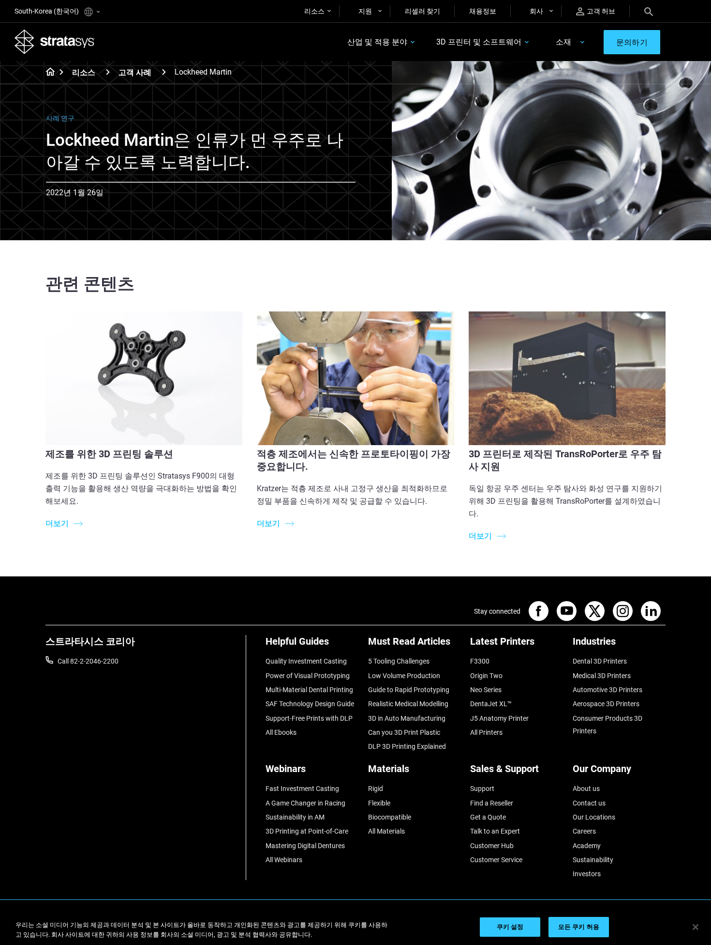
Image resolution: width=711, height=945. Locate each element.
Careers (584, 831)
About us (586, 788)
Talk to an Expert (495, 831)
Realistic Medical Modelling (408, 704)
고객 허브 (601, 11)
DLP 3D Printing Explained (407, 746)
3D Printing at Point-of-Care (307, 831)
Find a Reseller (491, 803)
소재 (563, 41)
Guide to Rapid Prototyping (408, 690)
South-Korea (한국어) (47, 11)
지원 (365, 11)
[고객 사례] (164, 72)
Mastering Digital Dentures (305, 846)
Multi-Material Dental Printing (309, 690)
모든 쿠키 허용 (578, 926)
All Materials (386, 831)
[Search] (648, 11)
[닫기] (695, 927)
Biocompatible (389, 817)
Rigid (375, 788)
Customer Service (496, 860)
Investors (587, 874)
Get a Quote (488, 817)
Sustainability (593, 860)
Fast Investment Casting (302, 788)
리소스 (314, 11)
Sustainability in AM (295, 817)
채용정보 (482, 11)
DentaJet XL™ (491, 704)
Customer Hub (492, 846)
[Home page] (47, 72)
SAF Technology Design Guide (310, 704)
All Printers (486, 732)
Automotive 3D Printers (607, 690)
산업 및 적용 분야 (377, 41)
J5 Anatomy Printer (499, 718)
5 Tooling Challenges (399, 661)
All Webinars (284, 860)
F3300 (479, 661)
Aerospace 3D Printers (606, 704)
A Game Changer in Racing (305, 803)
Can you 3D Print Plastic (404, 732)
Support (482, 788)
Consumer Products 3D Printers (607, 724)
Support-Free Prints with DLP (309, 718)
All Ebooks (281, 732)
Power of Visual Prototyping (308, 676)
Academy (587, 846)
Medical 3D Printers (602, 676)
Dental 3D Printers (600, 661)
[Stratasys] (55, 42)
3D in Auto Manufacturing (406, 718)
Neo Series (486, 690)
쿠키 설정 (510, 926)
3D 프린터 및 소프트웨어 (478, 41)
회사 (536, 11)
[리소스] (107, 72)
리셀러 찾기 (422, 11)
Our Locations (594, 817)
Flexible (379, 803)
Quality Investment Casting (306, 661)
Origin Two (486, 676)
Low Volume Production (404, 676)
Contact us (589, 803)
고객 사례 (134, 72)
